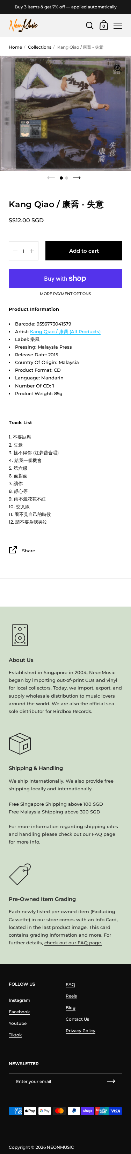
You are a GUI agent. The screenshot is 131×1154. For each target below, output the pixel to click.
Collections (39, 47)
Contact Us (77, 1019)
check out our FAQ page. (73, 942)
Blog (70, 1007)
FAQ (97, 834)
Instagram (19, 1000)
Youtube (18, 1023)
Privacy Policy (80, 1030)
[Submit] (111, 1081)
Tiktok (15, 1034)
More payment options (65, 294)
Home (15, 47)
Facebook (19, 1011)
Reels (71, 996)
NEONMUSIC (60, 1147)
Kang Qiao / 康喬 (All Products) (65, 331)
